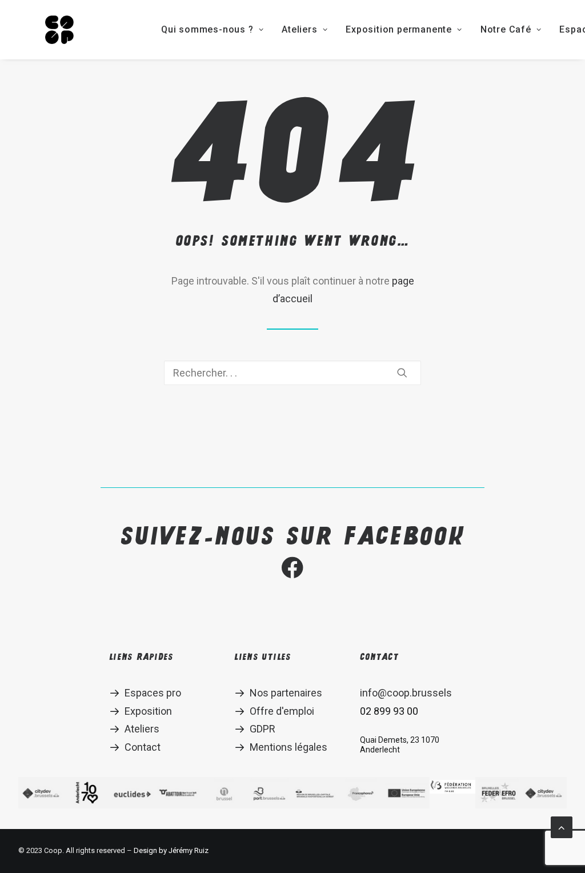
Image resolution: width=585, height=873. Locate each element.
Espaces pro (153, 693)
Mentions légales (288, 747)
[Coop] (59, 29)
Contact (143, 747)
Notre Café (505, 29)
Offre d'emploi (282, 711)
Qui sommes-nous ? (207, 29)
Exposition (148, 711)
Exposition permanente (399, 29)
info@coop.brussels (406, 693)
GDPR (262, 729)
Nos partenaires (286, 693)
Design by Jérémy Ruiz (171, 850)
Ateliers (299, 29)
